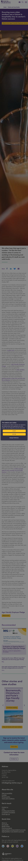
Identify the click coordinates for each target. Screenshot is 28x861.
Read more (22, 427)
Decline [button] (14, 434)
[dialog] (14, 430)
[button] (14, 437)
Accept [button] (14, 430)
